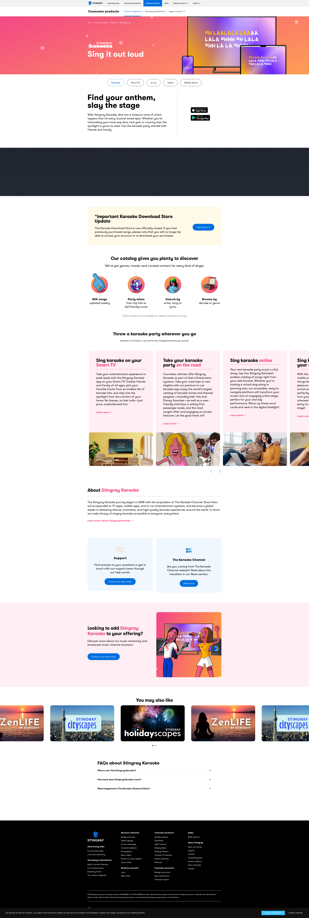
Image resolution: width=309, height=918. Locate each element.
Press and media (194, 865)
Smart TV (135, 82)
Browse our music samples (131, 859)
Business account (129, 868)
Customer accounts (164, 868)
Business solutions (130, 832)
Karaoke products (161, 837)
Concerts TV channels (163, 855)
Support (191, 850)
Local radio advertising (96, 854)
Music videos (126, 855)
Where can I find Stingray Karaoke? (117, 770)
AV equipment (126, 851)
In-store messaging (128, 844)
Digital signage (127, 841)
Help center (125, 876)
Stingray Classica (161, 851)
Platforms (158, 862)
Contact (191, 854)
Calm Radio (158, 841)
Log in (123, 872)
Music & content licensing (98, 864)
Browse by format (94, 872)
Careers (191, 869)
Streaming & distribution (100, 860)
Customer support (161, 879)
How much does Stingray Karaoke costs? (119, 779)
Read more (189, 583)
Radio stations (194, 837)
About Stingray (195, 842)
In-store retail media (95, 851)
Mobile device (191, 82)
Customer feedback (129, 848)
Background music (128, 837)
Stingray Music (160, 848)
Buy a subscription (161, 876)
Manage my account (162, 872)
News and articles (195, 847)
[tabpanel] (154, 723)
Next (219, 471)
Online (170, 82)
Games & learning (161, 859)
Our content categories (97, 875)
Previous (211, 471)
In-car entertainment (96, 868)
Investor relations (195, 861)
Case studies (126, 862)
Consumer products (103, 11)
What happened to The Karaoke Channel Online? (124, 788)
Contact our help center (120, 581)
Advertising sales (96, 846)
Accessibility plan (195, 858)
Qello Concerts (160, 844)
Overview (115, 82)
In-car (154, 82)
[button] (195, 3)
